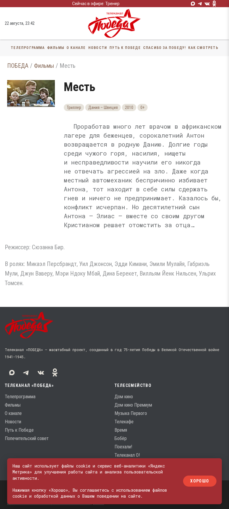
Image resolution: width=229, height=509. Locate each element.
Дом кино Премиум (133, 405)
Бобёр (120, 438)
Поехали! (123, 447)
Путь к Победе (125, 48)
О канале (76, 48)
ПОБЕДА (17, 65)
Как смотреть (203, 48)
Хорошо (199, 481)
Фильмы (55, 48)
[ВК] (207, 3)
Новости (97, 48)
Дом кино (123, 396)
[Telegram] (200, 3)
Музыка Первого (130, 413)
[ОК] (214, 3)
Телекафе (124, 422)
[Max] (192, 3)
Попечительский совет (27, 438)
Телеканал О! (127, 455)
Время (120, 430)
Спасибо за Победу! (164, 48)
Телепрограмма (28, 48)
